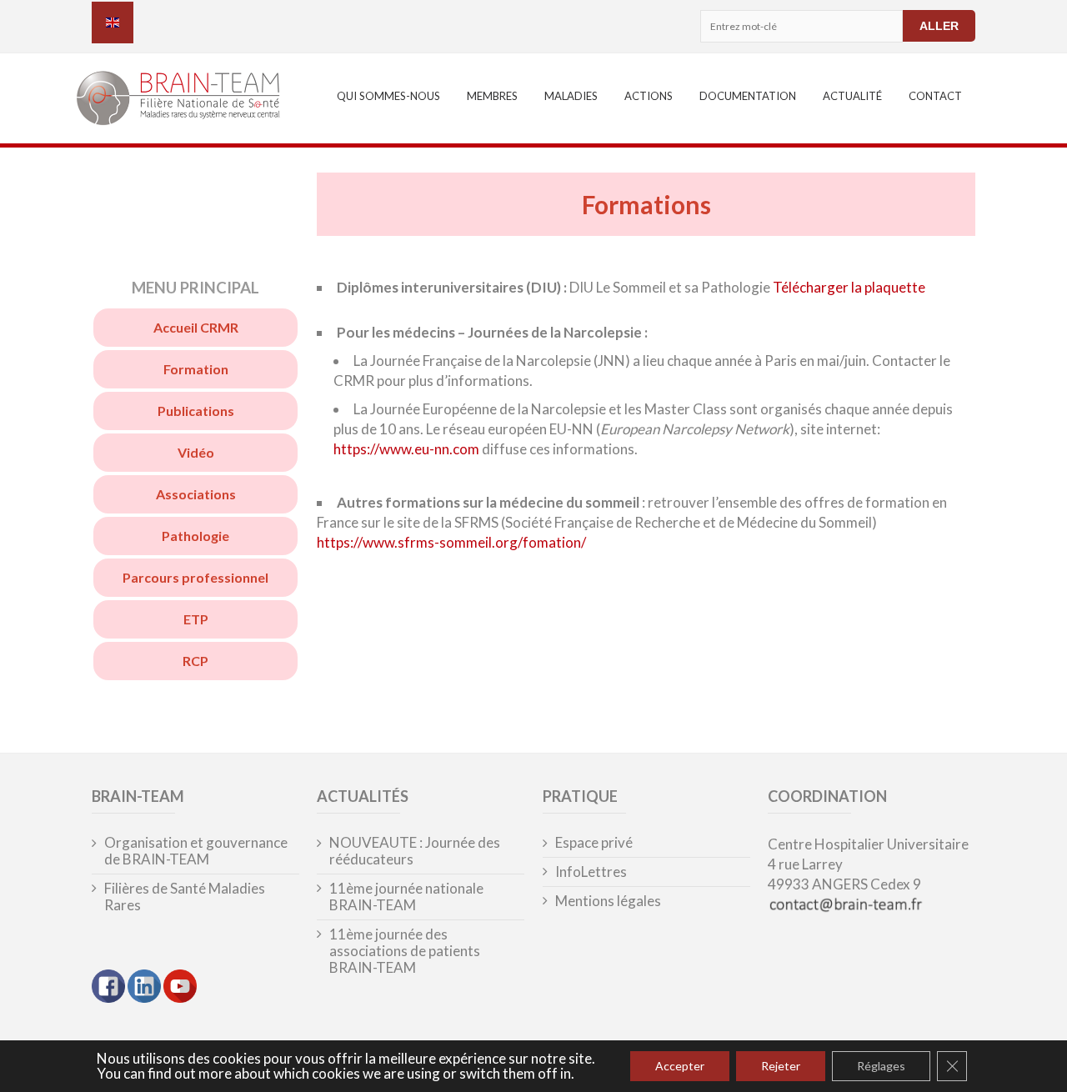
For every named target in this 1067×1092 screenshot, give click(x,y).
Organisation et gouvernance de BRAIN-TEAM (196, 851)
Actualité (852, 96)
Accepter (679, 1066)
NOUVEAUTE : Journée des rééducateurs (414, 851)
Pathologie (195, 535)
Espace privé (594, 842)
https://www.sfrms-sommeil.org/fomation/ (451, 542)
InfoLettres (591, 872)
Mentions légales (608, 901)
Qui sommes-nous (388, 96)
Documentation (747, 96)
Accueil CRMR (195, 327)
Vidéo (196, 452)
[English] (112, 23)
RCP (195, 661)
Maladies (571, 96)
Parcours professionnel (195, 577)
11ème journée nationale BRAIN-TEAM (406, 897)
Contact (935, 96)
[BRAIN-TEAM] (189, 100)
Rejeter (780, 1066)
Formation (195, 369)
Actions (648, 96)
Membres (492, 96)
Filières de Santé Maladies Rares (184, 897)
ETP (195, 619)
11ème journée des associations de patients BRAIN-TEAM (404, 951)
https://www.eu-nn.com (406, 449)
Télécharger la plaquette (849, 287)
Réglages (881, 1066)
